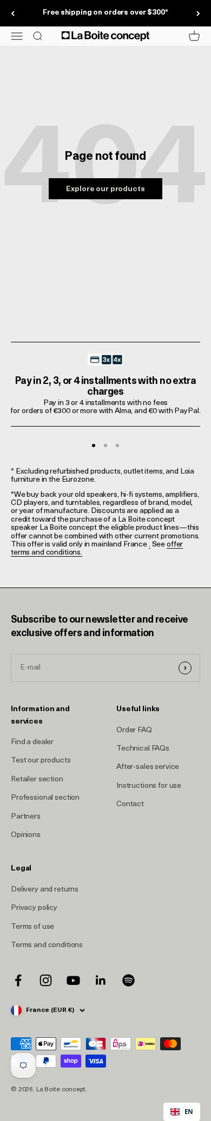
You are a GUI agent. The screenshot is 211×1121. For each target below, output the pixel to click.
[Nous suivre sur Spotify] (128, 980)
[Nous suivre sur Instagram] (45, 980)
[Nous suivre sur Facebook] (18, 980)
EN (188, 1111)
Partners (26, 817)
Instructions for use (148, 786)
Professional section (45, 798)
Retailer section (37, 779)
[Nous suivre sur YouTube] (73, 980)
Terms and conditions (47, 945)
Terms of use (32, 927)
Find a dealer (32, 742)
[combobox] (181, 1112)
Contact (130, 804)
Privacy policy (34, 908)
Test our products (41, 761)
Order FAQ (134, 730)
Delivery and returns (44, 890)
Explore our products (105, 189)
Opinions (26, 835)
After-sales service (147, 767)
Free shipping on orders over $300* (105, 12)
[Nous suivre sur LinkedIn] (101, 980)
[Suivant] (198, 13)
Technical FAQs (142, 749)
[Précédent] (13, 13)
